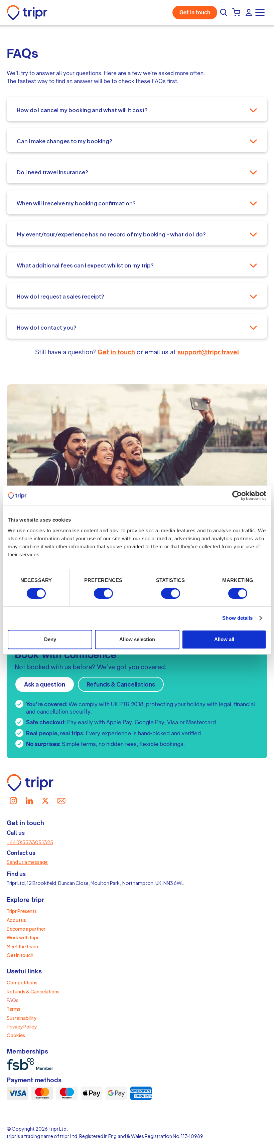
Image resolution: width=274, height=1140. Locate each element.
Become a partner (26, 929)
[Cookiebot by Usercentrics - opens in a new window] (237, 496)
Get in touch (194, 12)
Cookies (16, 1035)
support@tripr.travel (208, 352)
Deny (50, 639)
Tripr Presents (22, 911)
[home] (29, 12)
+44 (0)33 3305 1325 (30, 842)
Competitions (22, 982)
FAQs (12, 1000)
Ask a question (44, 684)
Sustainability (21, 1018)
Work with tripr (23, 937)
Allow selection (137, 639)
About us (16, 920)
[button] (260, 12)
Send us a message (27, 862)
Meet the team (22, 946)
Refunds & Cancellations (121, 684)
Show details (237, 618)
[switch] (103, 593)
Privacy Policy (22, 1026)
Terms (13, 1009)
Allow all (224, 639)
